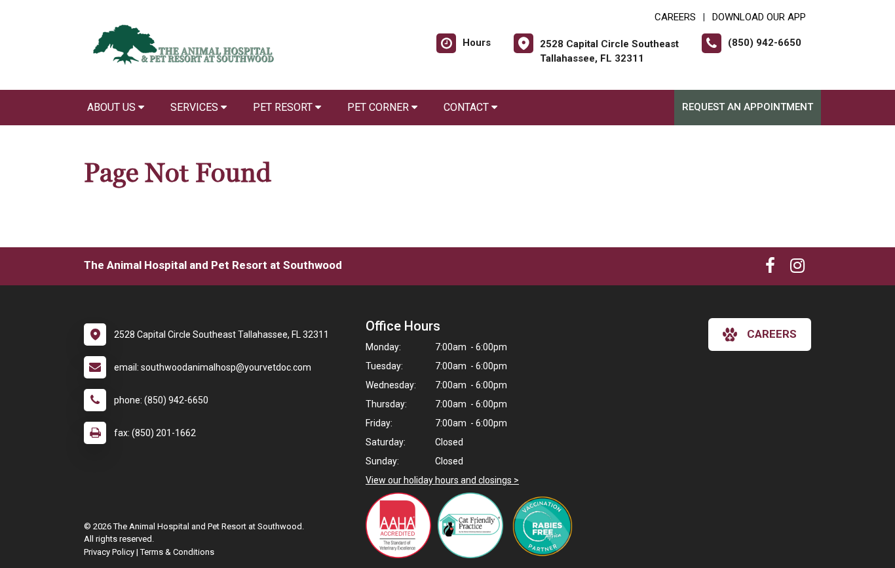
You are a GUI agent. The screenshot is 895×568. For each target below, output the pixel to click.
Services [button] (195, 107)
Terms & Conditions (177, 552)
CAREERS (675, 17)
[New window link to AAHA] (402, 525)
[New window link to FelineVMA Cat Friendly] (474, 525)
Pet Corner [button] (379, 107)
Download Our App (759, 17)
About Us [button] (112, 107)
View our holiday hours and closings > (442, 480)
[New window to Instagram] (797, 268)
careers (772, 333)
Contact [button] (467, 107)
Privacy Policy (109, 552)
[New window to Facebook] (770, 268)
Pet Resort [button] (284, 107)
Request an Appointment (747, 107)
